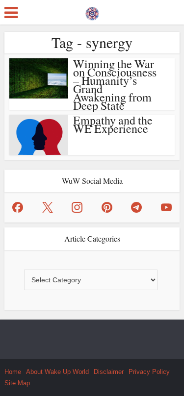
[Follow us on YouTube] (166, 207)
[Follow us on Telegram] (136, 207)
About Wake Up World (57, 371)
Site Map (17, 383)
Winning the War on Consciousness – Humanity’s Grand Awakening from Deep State (115, 84)
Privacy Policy (149, 371)
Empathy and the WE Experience (113, 124)
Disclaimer (109, 371)
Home (12, 371)
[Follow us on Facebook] (17, 207)
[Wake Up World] (92, 11)
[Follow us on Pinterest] (107, 207)
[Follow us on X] (47, 207)
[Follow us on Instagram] (77, 207)
